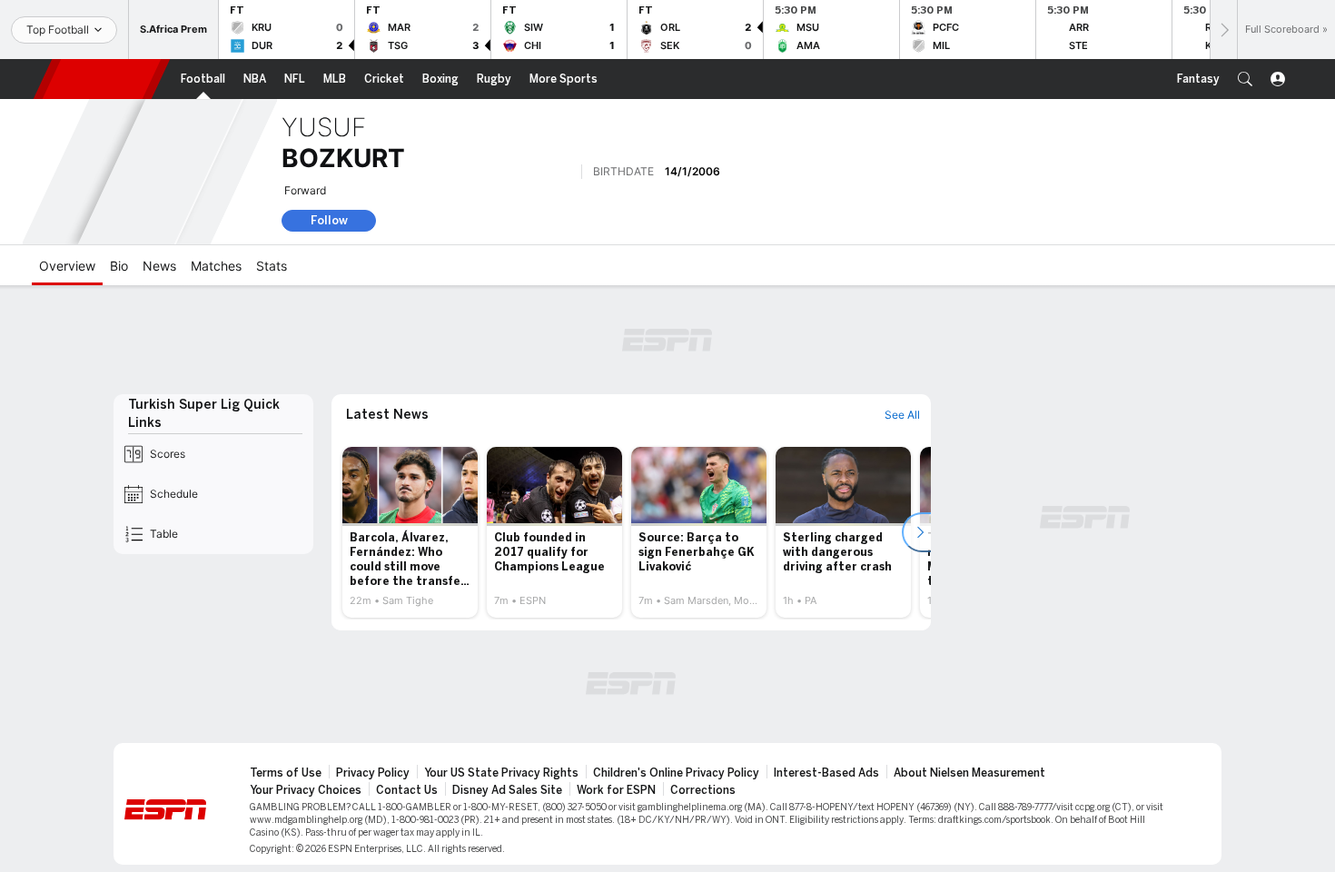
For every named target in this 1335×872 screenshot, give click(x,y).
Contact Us (407, 790)
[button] (1245, 79)
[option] (410, 532)
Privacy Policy (373, 773)
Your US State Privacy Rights (501, 773)
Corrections (703, 790)
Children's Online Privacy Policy (676, 773)
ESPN (101, 79)
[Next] (1223, 29)
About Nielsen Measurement (969, 773)
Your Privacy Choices (305, 790)
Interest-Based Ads (826, 773)
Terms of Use (285, 773)
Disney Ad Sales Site (507, 790)
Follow (329, 220)
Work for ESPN (616, 790)
